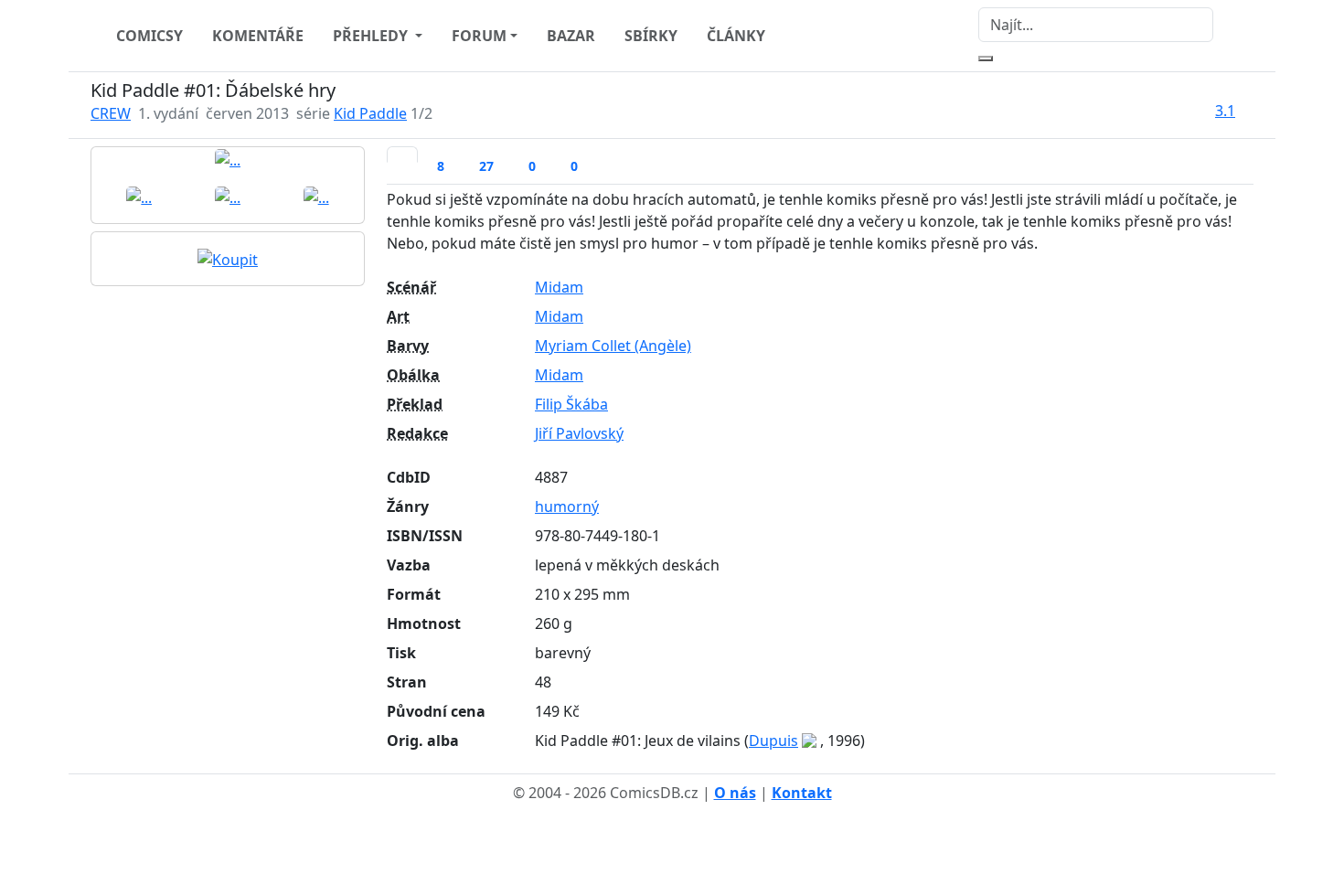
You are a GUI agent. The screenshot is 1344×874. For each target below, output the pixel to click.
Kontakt (802, 793)
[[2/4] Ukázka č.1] (139, 197)
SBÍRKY (650, 36)
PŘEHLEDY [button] (372, 36)
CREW (111, 113)
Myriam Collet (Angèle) (613, 346)
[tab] (402, 154)
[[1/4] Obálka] (227, 159)
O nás (735, 793)
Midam (559, 287)
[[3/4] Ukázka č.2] (227, 197)
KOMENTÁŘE (258, 36)
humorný (567, 506)
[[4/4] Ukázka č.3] (316, 197)
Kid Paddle (370, 113)
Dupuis (773, 740)
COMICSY (149, 36)
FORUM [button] (479, 36)
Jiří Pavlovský (579, 433)
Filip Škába (571, 404)
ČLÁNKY (736, 36)
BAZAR (571, 36)
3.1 (1225, 111)
